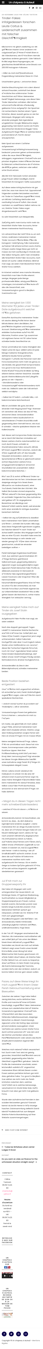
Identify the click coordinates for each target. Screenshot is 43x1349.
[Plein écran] (13, 1276)
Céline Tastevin (30, 15)
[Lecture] (5, 1276)
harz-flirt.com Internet (16, 1130)
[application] (7, 1275)
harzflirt (33, 759)
